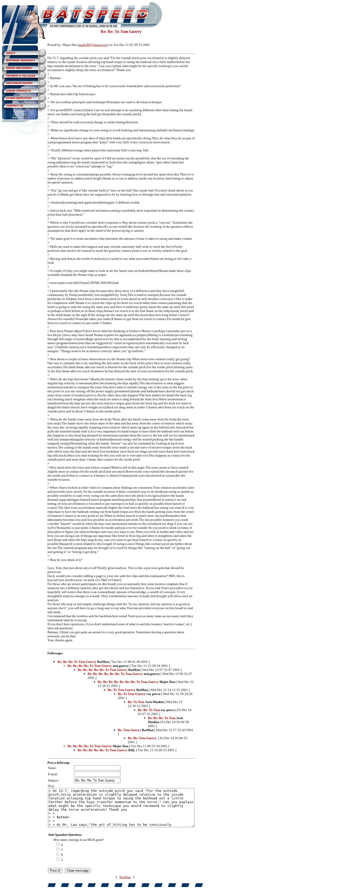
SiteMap (125, 877)
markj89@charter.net (93, 45)
